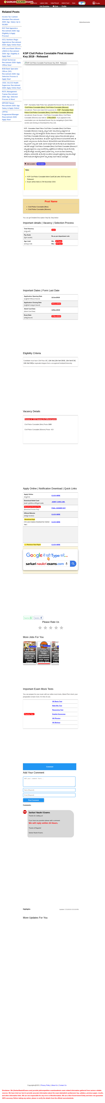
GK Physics (56, 718)
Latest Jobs (44, 3)
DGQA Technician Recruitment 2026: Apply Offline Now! (11, 62)
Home (35, 3)
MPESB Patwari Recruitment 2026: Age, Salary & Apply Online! (11, 105)
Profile (64, 6)
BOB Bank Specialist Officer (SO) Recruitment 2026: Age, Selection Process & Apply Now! (11, 74)
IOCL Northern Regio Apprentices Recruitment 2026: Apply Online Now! (11, 42)
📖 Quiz (55, 6)
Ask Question (44, 6)
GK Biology (56, 722)
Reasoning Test (57, 710)
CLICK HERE (55, 495)
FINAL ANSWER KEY (58, 508)
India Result (55, 3)
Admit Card (65, 3)
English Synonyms (58, 714)
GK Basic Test (57, 701)
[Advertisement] (64, 14)
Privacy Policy (45, 1085)
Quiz (73, 3)
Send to (27, 618)
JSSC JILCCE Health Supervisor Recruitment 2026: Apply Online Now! (11, 85)
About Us (54, 1085)
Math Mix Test (57, 705)
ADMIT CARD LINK (58, 502)
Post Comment (33, 800)
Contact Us (63, 1085)
